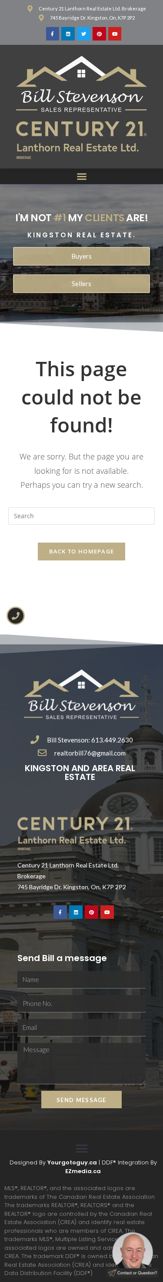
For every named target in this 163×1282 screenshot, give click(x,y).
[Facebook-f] (53, 33)
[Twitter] (83, 33)
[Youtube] (115, 33)
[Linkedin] (68, 33)
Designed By (28, 1162)
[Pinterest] (99, 33)
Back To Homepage (81, 551)
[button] (82, 176)
